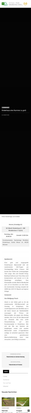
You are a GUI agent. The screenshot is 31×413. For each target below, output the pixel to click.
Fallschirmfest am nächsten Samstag (15, 357)
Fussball (18, 408)
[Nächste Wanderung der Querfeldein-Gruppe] (8, 401)
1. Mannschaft (5, 107)
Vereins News (5, 408)
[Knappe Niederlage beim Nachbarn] (22, 401)
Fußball (5, 376)
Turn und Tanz (7, 383)
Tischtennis (6, 379)
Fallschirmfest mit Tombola (15, 364)
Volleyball (5, 386)
